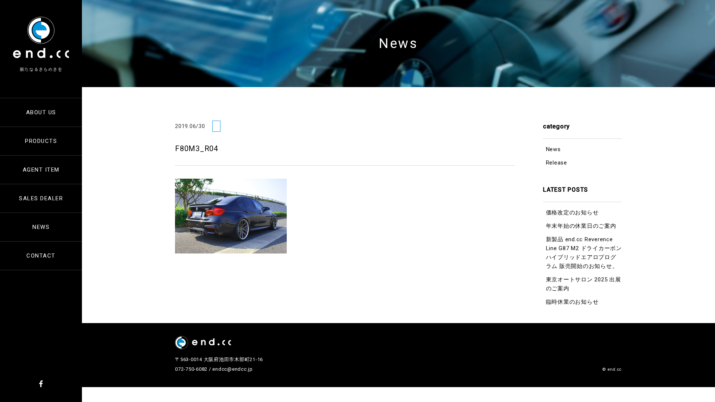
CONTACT (40, 255)
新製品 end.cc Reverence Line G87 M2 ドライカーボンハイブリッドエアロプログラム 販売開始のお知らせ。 (584, 252)
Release (556, 162)
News (41, 227)
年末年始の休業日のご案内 (581, 226)
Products (41, 141)
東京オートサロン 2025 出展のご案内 (583, 284)
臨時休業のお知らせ (572, 302)
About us (41, 112)
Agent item (41, 169)
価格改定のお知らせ (572, 212)
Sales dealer (41, 198)
